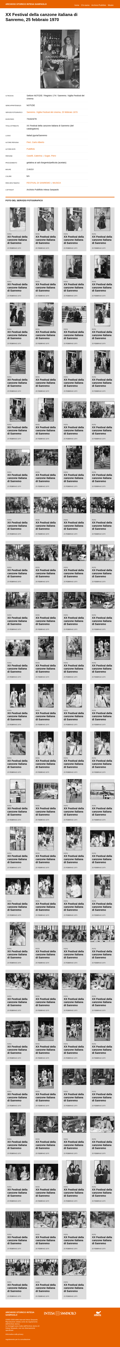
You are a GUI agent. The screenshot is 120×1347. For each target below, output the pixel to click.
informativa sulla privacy (14, 1334)
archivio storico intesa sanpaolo (26, 4)
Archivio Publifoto (98, 5)
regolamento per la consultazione (18, 1339)
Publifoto (31, 149)
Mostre (111, 5)
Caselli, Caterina (34, 156)
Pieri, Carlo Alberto (35, 142)
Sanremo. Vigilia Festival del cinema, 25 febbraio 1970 (52, 112)
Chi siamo (85, 5)
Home (77, 5)
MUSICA (57, 183)
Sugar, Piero (50, 156)
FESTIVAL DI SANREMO (38, 183)
